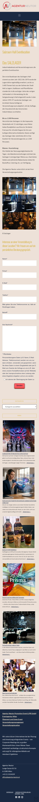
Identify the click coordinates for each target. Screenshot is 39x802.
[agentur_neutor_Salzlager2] (19, 203)
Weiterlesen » (30, 463)
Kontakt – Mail (19, 793)
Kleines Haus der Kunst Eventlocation (9, 693)
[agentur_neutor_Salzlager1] (19, 221)
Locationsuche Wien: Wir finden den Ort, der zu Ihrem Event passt (15, 453)
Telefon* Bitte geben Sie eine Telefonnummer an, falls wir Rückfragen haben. (19, 301)
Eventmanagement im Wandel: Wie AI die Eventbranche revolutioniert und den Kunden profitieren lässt (19, 502)
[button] (19, 15)
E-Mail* (4, 283)
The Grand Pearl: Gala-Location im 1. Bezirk (10, 645)
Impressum (9, 792)
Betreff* (4, 312)
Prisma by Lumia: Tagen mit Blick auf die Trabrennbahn (13, 597)
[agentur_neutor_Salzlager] (19, 186)
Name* (4, 259)
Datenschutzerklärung (23, 792)
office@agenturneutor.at (11, 777)
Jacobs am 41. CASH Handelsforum (9, 550)
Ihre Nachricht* (7, 324)
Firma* (4, 271)
